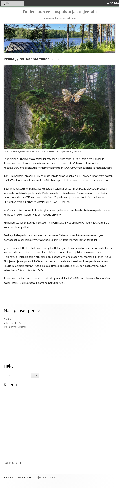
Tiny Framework (25, 477)
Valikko (114, 3)
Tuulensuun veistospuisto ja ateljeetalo (59, 11)
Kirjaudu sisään (47, 477)
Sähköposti (12, 463)
